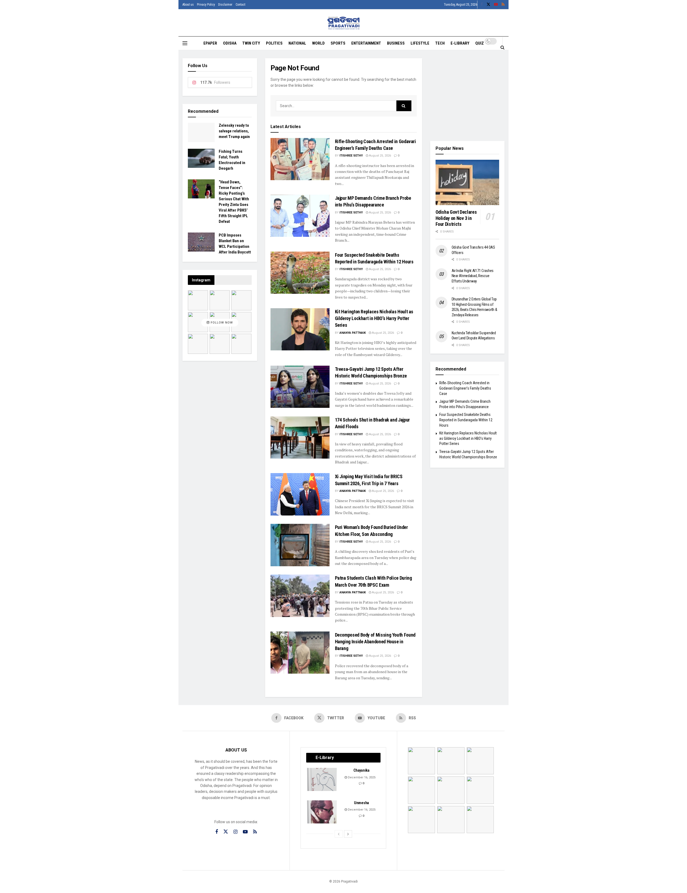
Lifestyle (420, 43)
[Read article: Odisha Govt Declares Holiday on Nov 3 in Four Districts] (467, 182)
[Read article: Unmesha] (322, 811)
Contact (240, 4)
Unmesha (361, 803)
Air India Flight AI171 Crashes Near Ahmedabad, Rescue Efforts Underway (473, 275)
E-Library (460, 43)
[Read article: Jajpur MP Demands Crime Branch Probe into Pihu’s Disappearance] (300, 216)
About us (188, 4)
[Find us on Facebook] (482, 4)
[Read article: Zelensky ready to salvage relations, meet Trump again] (201, 132)
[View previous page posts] (339, 834)
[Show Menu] (184, 43)
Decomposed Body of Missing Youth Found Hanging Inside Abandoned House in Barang (375, 641)
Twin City (251, 43)
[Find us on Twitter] (488, 4)
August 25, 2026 (379, 155)
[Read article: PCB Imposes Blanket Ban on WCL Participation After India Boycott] (201, 242)
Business (396, 43)
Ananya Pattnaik (352, 333)
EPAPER (210, 43)
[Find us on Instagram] (235, 832)
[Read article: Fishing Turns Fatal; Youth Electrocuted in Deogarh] (201, 158)
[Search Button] (502, 47)
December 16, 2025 (361, 777)
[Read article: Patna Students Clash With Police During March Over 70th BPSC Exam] (300, 596)
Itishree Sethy (351, 155)
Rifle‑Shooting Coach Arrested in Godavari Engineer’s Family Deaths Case (465, 388)
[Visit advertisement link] (467, 95)
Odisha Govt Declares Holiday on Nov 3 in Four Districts (456, 218)
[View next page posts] (348, 834)
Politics (274, 43)
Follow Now (221, 323)
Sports (338, 43)
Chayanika (361, 770)
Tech (440, 43)
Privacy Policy (206, 4)
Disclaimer (225, 4)
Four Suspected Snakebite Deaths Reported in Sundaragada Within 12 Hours (465, 419)
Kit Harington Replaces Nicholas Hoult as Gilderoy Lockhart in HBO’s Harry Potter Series (374, 318)
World (318, 43)
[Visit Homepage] (343, 23)
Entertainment (366, 43)
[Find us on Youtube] (496, 4)
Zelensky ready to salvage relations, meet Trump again (234, 131)
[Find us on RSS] (503, 4)
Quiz (479, 43)
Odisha (229, 43)
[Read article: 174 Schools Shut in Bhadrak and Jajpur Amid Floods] (300, 437)
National (297, 43)
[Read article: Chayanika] (322, 779)
